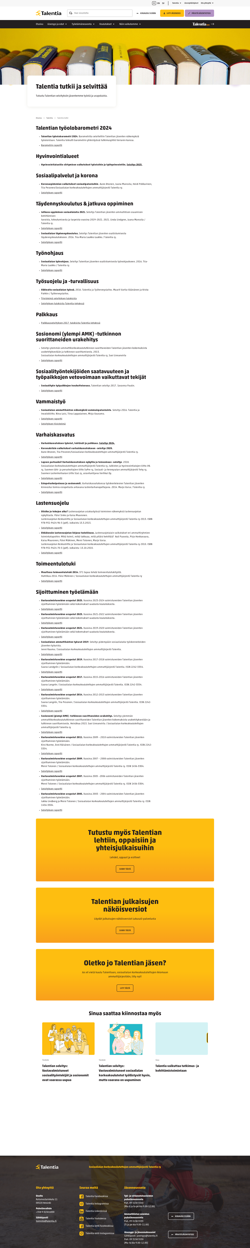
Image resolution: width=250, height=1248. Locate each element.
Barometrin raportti (51, 145)
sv (163, 3)
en (158, 3)
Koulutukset (105, 24)
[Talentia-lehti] (203, 24)
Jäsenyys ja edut (55, 24)
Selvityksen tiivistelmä (53, 424)
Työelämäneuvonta (82, 24)
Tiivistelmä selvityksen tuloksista (59, 299)
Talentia (175, 3)
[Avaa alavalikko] (180, 3)
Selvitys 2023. (134, 165)
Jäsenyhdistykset (191, 3)
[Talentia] (48, 13)
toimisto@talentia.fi (46, 1221)
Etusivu (39, 24)
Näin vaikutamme (128, 24)
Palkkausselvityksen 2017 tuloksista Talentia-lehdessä (70, 323)
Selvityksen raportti (51, 193)
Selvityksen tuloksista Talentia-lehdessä (62, 304)
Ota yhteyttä (206, 3)
